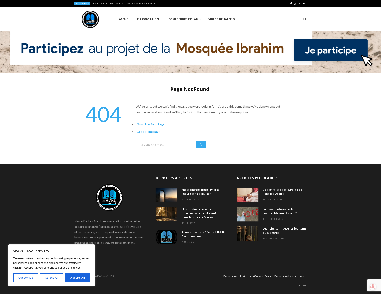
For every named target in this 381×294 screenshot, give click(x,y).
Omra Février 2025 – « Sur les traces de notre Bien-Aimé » (124, 3)
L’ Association (148, 19)
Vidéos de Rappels (221, 19)
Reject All (51, 277)
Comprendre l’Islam (183, 19)
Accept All (77, 277)
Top (304, 285)
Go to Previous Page (150, 124)
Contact (269, 276)
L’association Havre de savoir (289, 276)
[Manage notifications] (373, 287)
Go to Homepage (148, 131)
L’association (230, 276)
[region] (51, 265)
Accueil (124, 19)
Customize (25, 277)
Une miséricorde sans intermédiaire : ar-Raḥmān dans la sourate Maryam (200, 213)
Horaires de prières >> (251, 276)
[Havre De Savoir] (90, 19)
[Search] (303, 19)
